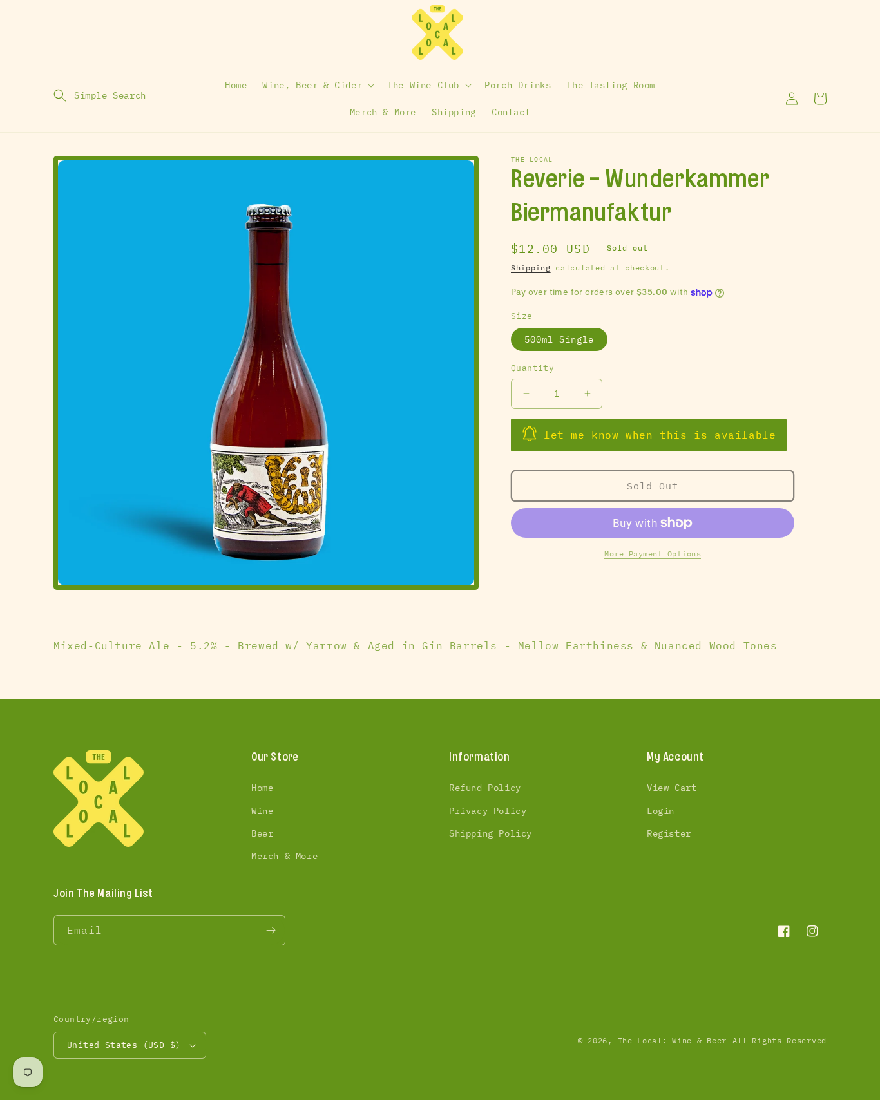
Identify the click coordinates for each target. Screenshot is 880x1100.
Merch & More (284, 856)
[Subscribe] (270, 930)
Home (262, 787)
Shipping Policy (490, 833)
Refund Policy (485, 787)
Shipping (531, 267)
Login (660, 811)
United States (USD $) (123, 1044)
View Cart (671, 787)
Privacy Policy (487, 811)
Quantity (532, 368)
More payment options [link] (652, 553)
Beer (262, 833)
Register (669, 833)
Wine (262, 811)
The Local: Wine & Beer (672, 1040)
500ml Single (559, 339)
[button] (99, 95)
